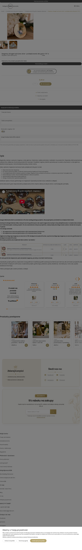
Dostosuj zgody (23, 541)
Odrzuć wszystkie (10, 541)
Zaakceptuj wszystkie (38, 541)
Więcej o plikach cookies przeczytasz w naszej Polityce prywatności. (20, 537)
